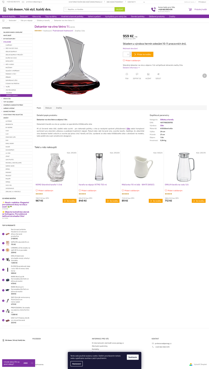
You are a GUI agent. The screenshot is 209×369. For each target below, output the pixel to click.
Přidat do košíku (144, 54)
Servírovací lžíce (11, 80)
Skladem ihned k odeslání (12, 32)
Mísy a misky (10, 64)
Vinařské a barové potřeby (13, 105)
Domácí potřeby (9, 111)
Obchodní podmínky (115, 2)
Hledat (119, 9)
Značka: (80, 31)
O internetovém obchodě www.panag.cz (85, 2)
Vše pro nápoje (11, 90)
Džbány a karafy (12, 95)
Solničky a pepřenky (13, 71)
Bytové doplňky (9, 39)
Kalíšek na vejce (11, 58)
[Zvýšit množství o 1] (131, 53)
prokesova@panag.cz (163, 343)
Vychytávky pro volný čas (13, 114)
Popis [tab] (39, 108)
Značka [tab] (59, 108)
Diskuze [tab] (48, 108)
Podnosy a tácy (11, 74)
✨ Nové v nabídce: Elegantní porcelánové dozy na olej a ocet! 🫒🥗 (15, 204)
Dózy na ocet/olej (12, 48)
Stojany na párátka (12, 83)
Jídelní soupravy (11, 51)
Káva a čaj (7, 98)
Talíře (8, 87)
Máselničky (9, 61)
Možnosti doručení (130, 48)
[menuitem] (9, 16)
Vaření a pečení (8, 108)
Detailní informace (130, 68)
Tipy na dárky (8, 102)
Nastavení (76, 364)
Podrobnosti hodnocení (63, 30)
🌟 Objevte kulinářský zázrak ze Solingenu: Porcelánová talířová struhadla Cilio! (15, 214)
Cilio (162, 125)
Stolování (7, 42)
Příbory (8, 77)
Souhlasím (132, 357)
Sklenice (9, 93)
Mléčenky (9, 67)
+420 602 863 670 (165, 9)
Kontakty (132, 2)
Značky (6, 118)
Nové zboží (7, 35)
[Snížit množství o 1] (131, 55)
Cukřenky (9, 45)
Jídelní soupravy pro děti (14, 55)
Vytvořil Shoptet (200, 364)
